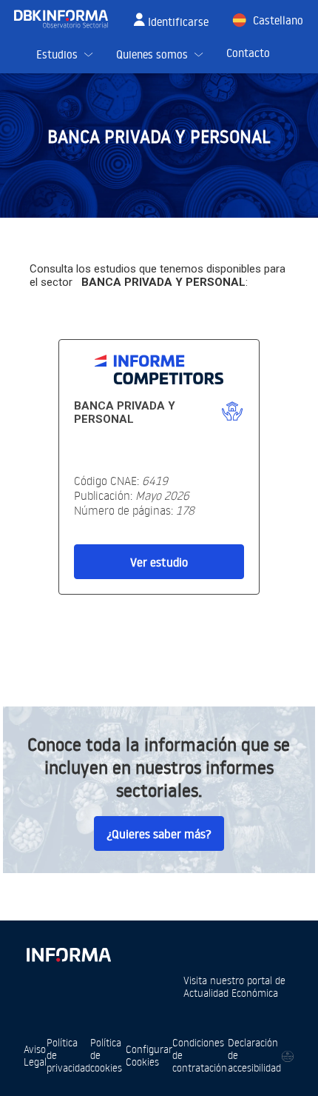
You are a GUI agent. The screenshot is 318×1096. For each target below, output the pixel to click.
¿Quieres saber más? (159, 833)
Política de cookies (106, 1055)
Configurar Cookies (149, 1055)
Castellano (278, 20)
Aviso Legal (35, 1055)
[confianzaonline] (287, 1055)
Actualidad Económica (230, 992)
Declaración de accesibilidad (254, 1055)
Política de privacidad (68, 1055)
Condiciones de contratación (199, 1055)
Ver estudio (159, 562)
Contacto (248, 53)
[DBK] (67, 19)
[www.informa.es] (68, 952)
